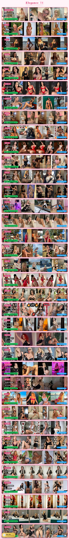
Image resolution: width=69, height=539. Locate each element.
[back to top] (65, 535)
